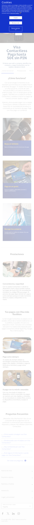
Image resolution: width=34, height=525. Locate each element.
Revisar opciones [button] (15, 28)
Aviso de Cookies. (14, 13)
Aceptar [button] (16, 17)
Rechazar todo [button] (15, 23)
